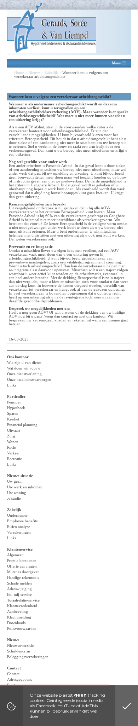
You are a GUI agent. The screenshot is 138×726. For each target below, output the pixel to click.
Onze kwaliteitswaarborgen (29, 380)
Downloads (16, 623)
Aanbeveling (17, 612)
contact (67, 316)
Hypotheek (16, 408)
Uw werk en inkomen (24, 487)
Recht (11, 447)
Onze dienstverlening (24, 374)
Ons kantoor (18, 357)
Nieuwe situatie (20, 476)
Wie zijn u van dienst (24, 363)
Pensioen (14, 402)
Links (11, 385)
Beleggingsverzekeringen (27, 657)
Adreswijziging (19, 589)
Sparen (12, 414)
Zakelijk (51, 73)
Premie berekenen (21, 561)
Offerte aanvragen (22, 566)
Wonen (12, 442)
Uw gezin (15, 481)
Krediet (13, 419)
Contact (14, 668)
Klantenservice (20, 549)
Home (19, 73)
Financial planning (22, 425)
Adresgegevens (19, 679)
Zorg (11, 436)
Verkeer (13, 453)
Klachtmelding (19, 617)
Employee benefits (22, 521)
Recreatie (14, 459)
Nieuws (34, 73)
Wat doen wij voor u (23, 368)
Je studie (14, 498)
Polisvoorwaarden (21, 629)
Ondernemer (17, 515)
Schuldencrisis (18, 651)
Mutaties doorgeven (23, 572)
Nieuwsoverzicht (20, 645)
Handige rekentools (23, 578)
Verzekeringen (19, 532)
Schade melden (19, 583)
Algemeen (15, 555)
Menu (117, 63)
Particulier (16, 397)
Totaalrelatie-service (23, 600)
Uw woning (16, 493)
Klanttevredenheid (22, 606)
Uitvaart (13, 430)
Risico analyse (18, 527)
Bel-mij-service (19, 595)
